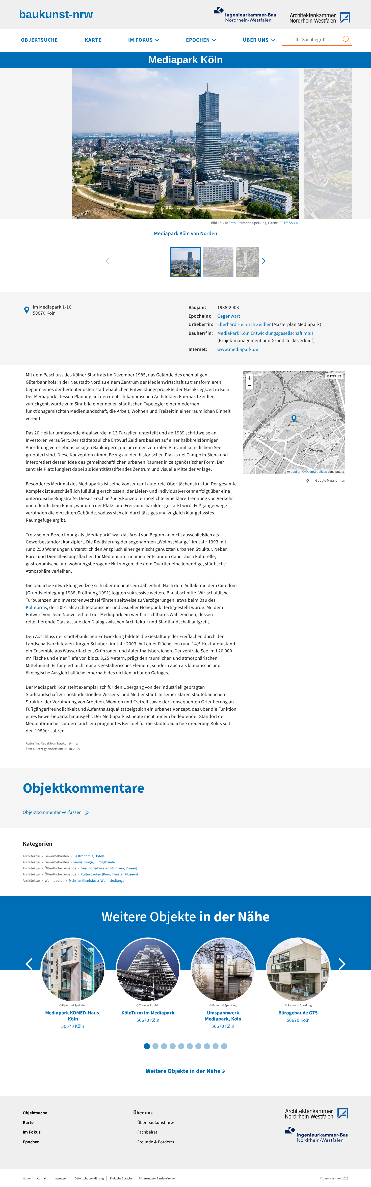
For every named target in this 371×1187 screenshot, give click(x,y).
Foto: (233, 223)
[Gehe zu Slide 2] (155, 1046)
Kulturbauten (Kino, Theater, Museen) (109, 874)
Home (27, 1178)
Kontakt (42, 1178)
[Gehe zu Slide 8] (207, 1046)
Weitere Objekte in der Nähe (183, 1071)
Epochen (31, 1142)
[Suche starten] (346, 40)
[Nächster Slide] (342, 964)
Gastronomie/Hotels (88, 856)
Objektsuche (35, 1113)
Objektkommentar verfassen (52, 812)
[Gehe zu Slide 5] (181, 1046)
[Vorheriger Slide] (29, 964)
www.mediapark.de (237, 349)
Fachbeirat (147, 1132)
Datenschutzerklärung (89, 1178)
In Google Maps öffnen (328, 480)
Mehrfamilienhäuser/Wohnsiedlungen (97, 880)
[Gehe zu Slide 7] (198, 1046)
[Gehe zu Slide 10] (224, 1046)
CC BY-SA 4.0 (288, 223)
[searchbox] (312, 39)
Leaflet (295, 471)
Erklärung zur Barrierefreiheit (158, 1178)
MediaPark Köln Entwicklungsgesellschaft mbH (265, 333)
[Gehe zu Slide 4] (173, 1046)
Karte (28, 1122)
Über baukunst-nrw (155, 1122)
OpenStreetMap (316, 471)
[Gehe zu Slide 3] (164, 1046)
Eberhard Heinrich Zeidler (244, 324)
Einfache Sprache (121, 1178)
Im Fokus (32, 1132)
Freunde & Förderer (155, 1142)
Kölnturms (36, 607)
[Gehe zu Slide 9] (216, 1046)
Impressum (61, 1178)
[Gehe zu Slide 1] (147, 1046)
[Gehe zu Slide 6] (190, 1046)
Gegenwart (228, 316)
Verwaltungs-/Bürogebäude (94, 862)
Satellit (334, 376)
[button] (264, 261)
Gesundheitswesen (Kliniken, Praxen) (109, 868)
